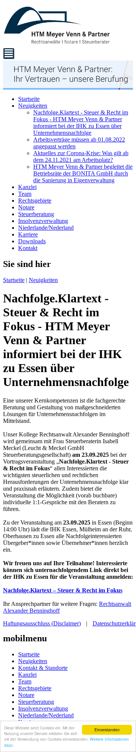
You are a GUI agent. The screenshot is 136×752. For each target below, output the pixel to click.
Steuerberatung (36, 214)
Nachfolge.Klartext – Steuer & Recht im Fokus (62, 590)
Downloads (32, 241)
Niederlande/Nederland (46, 227)
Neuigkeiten (32, 105)
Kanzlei (27, 187)
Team (24, 194)
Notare (26, 207)
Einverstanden (107, 729)
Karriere (28, 234)
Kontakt (27, 248)
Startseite (29, 99)
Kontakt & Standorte (43, 668)
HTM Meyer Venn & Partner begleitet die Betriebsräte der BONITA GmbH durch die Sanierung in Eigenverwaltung (83, 173)
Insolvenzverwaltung (43, 221)
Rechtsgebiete (34, 200)
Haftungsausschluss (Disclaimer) (42, 623)
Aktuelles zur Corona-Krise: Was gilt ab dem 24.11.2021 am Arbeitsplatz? (80, 156)
